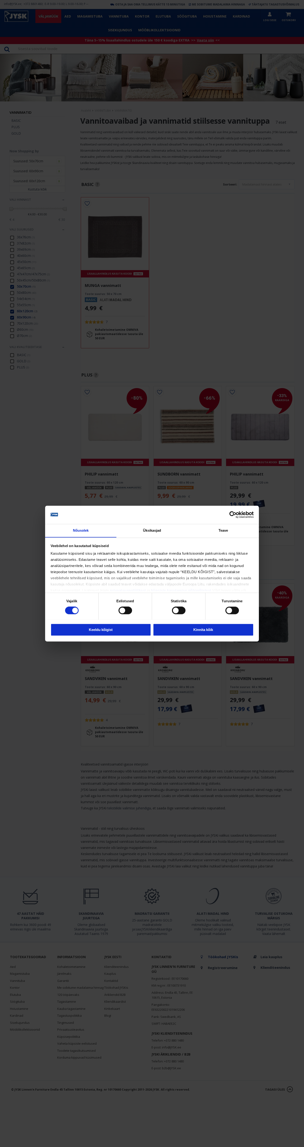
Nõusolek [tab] (81, 530)
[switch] (125, 610)
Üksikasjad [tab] (152, 530)
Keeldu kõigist (101, 630)
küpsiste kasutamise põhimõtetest (181, 591)
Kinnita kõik (203, 630)
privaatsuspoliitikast (128, 591)
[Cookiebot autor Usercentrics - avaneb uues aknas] (233, 514)
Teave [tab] (223, 530)
